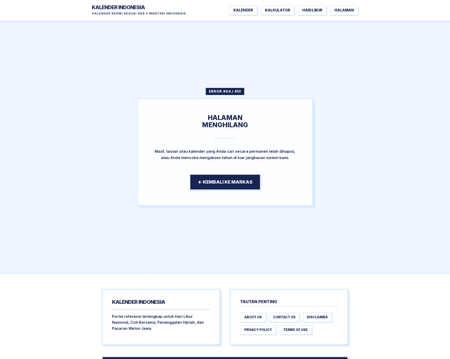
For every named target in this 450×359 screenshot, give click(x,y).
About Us (253, 317)
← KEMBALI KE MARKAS (225, 182)
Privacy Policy (258, 330)
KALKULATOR (277, 10)
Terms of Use (295, 330)
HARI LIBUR (312, 10)
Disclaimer (317, 317)
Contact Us (284, 317)
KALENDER (243, 10)
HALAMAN (344, 10)
